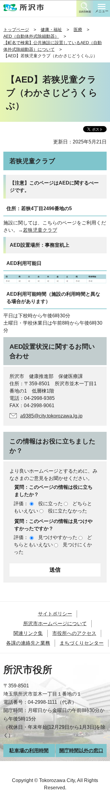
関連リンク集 (28, 633)
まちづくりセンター (82, 643)
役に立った (50, 503)
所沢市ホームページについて (55, 623)
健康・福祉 (51, 29)
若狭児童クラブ (40, 230)
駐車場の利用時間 (29, 750)
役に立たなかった (67, 510)
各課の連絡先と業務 (28, 643)
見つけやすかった (57, 537)
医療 (78, 29)
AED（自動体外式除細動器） (31, 36)
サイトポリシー (55, 613)
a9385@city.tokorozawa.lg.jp (51, 415)
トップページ (16, 29)
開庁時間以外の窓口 (81, 750)
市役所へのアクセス (74, 633)
